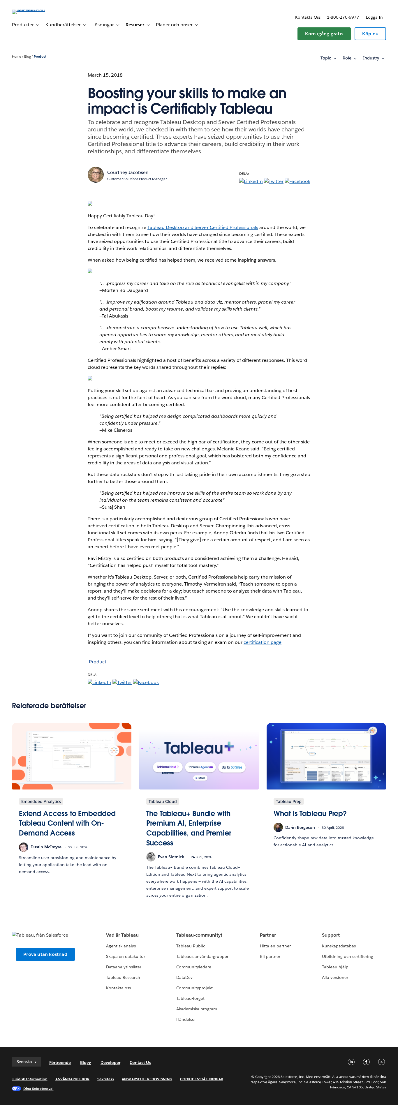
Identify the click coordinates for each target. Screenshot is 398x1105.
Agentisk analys (121, 946)
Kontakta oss (307, 17)
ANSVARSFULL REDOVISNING (147, 1078)
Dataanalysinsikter (123, 967)
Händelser (186, 1019)
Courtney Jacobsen (128, 172)
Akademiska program (196, 1008)
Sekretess (105, 1078)
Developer (110, 1062)
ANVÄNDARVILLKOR (72, 1078)
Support (331, 935)
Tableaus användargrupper (202, 956)
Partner (268, 935)
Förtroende (60, 1062)
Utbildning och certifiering (348, 956)
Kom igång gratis (324, 34)
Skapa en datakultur (125, 956)
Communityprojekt (194, 988)
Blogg (85, 1062)
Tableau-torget (190, 998)
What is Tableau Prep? (310, 813)
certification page (262, 642)
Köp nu (370, 34)
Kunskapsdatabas (339, 946)
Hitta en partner (275, 946)
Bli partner (270, 956)
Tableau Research (123, 977)
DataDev (184, 977)
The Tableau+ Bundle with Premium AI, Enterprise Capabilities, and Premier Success (188, 828)
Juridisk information (29, 1078)
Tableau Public (190, 946)
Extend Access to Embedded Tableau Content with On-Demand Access (67, 823)
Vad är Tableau (122, 935)
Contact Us (140, 1062)
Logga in (374, 17)
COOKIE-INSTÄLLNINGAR (201, 1078)
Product (40, 56)
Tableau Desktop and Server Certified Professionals (202, 227)
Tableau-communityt (199, 935)
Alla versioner (335, 977)
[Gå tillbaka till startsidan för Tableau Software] (34, 9)
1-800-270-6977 (343, 17)
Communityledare (193, 967)
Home (16, 56)
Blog (27, 56)
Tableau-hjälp (335, 967)
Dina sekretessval (38, 1088)
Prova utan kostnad (45, 954)
